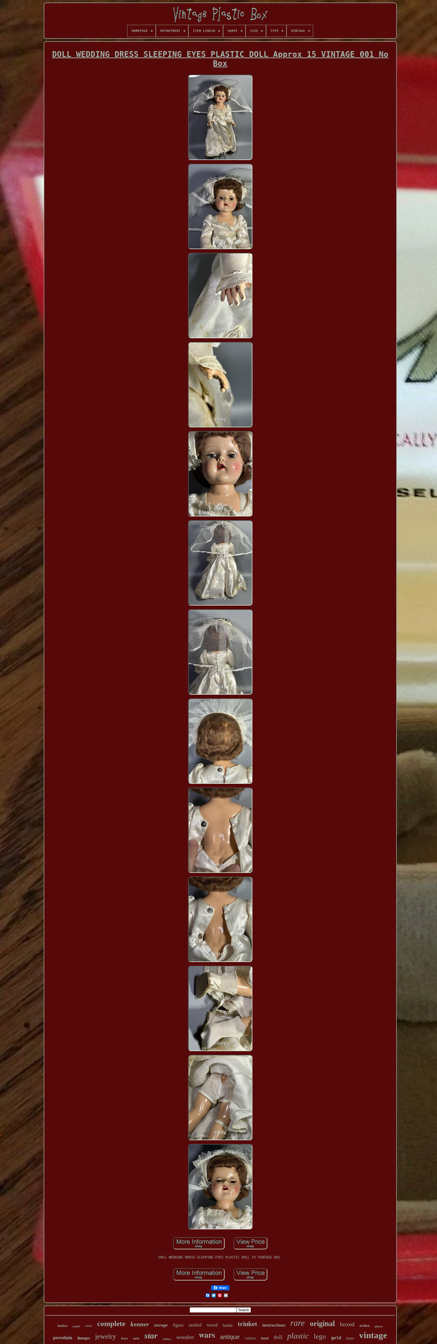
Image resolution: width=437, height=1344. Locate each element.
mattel (76, 1326)
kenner (139, 1324)
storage (161, 1325)
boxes (350, 1338)
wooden (185, 1337)
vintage (373, 1335)
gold (336, 1338)
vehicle (250, 1338)
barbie (228, 1325)
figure (178, 1325)
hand (265, 1338)
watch (88, 1326)
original (322, 1323)
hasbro (63, 1326)
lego (320, 1336)
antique (229, 1336)
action (364, 1325)
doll (278, 1337)
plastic (298, 1335)
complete (111, 1323)
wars (207, 1334)
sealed (195, 1325)
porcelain (62, 1337)
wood (212, 1325)
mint (136, 1338)
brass (124, 1338)
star (151, 1335)
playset (379, 1326)
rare (297, 1323)
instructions (273, 1325)
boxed (347, 1324)
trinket (247, 1324)
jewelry (105, 1336)
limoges (83, 1338)
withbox (167, 1339)
